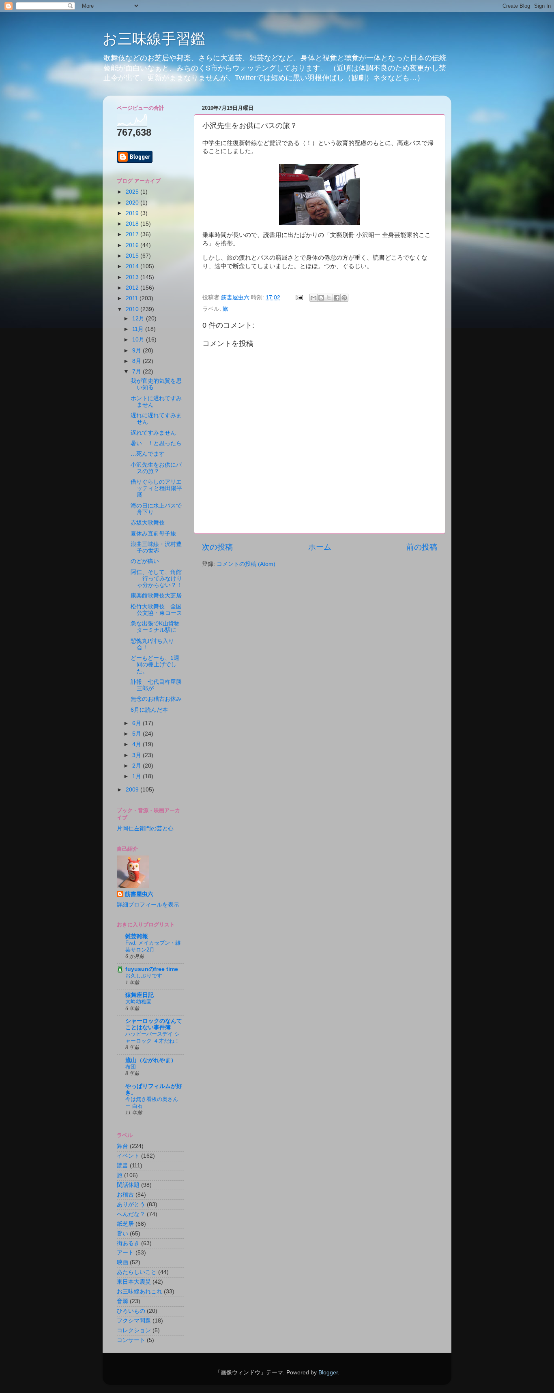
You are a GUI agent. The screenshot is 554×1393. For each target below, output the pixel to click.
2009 (133, 790)
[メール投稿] (299, 297)
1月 (137, 776)
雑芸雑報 (136, 936)
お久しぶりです (143, 976)
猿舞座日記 (139, 995)
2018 (133, 224)
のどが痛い (145, 561)
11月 (138, 329)
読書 (122, 1166)
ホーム (319, 547)
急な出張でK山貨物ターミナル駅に (155, 627)
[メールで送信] (313, 298)
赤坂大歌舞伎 (148, 523)
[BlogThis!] (321, 298)
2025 (133, 192)
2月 (137, 766)
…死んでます (148, 454)
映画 (122, 1262)
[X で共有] (329, 298)
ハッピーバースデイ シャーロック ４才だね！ (152, 1037)
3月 (137, 755)
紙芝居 (125, 1224)
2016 (133, 245)
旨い (122, 1234)
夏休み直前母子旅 (153, 534)
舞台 (122, 1146)
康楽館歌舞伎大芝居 (156, 596)
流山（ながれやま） (150, 1060)
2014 (133, 266)
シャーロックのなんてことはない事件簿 (153, 1024)
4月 (137, 744)
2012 (133, 288)
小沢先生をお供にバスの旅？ (156, 468)
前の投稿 (421, 547)
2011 (133, 298)
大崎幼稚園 (138, 1001)
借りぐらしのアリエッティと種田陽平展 (156, 488)
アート (125, 1253)
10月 (139, 340)
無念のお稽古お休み (156, 699)
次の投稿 (217, 547)
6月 (137, 723)
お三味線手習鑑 (154, 38)
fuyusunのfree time (151, 969)
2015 (133, 256)
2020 (133, 203)
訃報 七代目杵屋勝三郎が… (156, 685)
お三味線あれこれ (139, 1291)
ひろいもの (131, 1311)
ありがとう (131, 1204)
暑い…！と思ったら (156, 443)
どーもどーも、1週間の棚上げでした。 (155, 664)
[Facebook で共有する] (337, 298)
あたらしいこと (137, 1272)
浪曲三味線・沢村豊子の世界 (156, 547)
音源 (122, 1301)
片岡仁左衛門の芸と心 (145, 829)
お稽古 (125, 1195)
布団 (130, 1067)
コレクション (134, 1330)
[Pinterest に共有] (344, 298)
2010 (133, 309)
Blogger (328, 1373)
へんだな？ (131, 1214)
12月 (139, 319)
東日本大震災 (134, 1282)
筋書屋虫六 (139, 894)
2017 (133, 234)
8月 (137, 361)
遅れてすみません (153, 433)
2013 (133, 277)
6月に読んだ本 (149, 710)
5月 (137, 734)
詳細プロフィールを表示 (148, 905)
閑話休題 (128, 1185)
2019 (133, 213)
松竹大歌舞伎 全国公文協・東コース (156, 610)
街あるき (128, 1243)
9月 (137, 351)
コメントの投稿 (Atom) (246, 564)
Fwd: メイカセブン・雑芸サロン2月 (152, 946)
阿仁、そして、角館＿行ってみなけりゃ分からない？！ (156, 578)
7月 (137, 372)
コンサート (131, 1340)
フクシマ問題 (134, 1321)
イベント (128, 1156)
